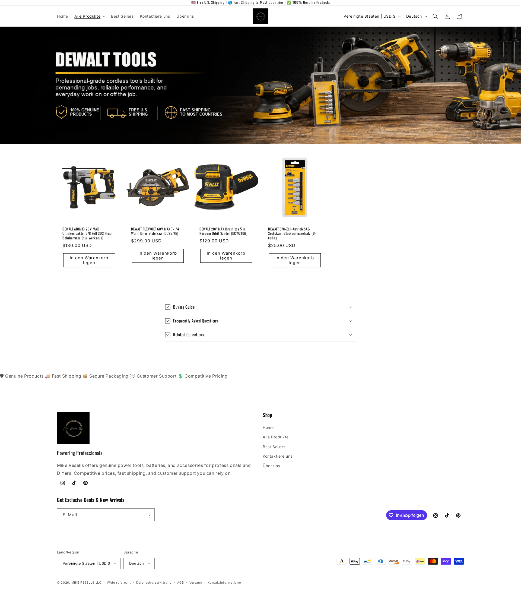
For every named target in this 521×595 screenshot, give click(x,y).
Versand (195, 582)
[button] (89, 16)
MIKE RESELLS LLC (86, 582)
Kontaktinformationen (225, 582)
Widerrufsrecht (119, 582)
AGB (180, 582)
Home (268, 427)
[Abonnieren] (148, 514)
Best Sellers (274, 446)
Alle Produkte (276, 437)
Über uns (271, 465)
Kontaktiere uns (278, 456)
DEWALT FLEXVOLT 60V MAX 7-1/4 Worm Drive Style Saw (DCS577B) (155, 231)
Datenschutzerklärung (154, 582)
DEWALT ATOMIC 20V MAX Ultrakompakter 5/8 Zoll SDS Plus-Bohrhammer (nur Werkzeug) (87, 233)
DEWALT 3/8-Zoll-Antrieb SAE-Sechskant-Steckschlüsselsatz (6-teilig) (292, 233)
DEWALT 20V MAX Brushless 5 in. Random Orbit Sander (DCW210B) (223, 231)
